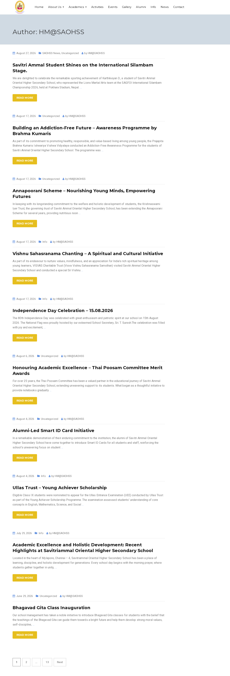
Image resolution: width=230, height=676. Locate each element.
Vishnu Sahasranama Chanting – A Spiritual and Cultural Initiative (88, 253)
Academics (76, 7)
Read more (25, 97)
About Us (54, 7)
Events (112, 7)
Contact (178, 7)
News (164, 7)
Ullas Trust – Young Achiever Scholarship (60, 487)
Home (39, 7)
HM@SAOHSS (96, 53)
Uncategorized (70, 53)
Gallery (127, 7)
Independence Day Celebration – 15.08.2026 (63, 310)
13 (47, 662)
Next (60, 662)
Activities (97, 7)
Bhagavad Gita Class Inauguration (51, 607)
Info (153, 7)
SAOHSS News (51, 53)
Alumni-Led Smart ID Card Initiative (53, 430)
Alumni (141, 7)
